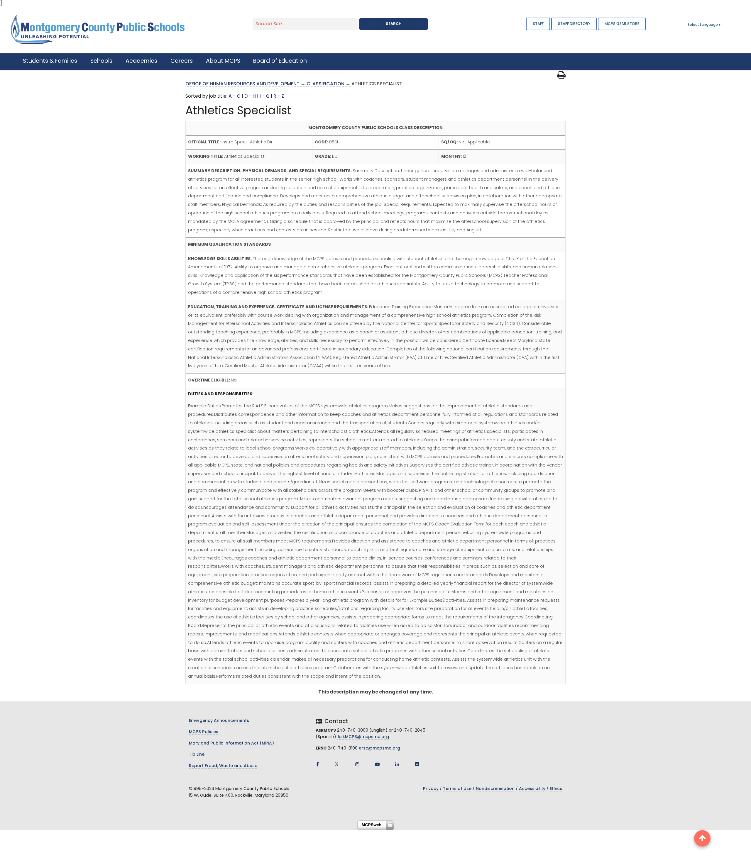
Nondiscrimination (495, 789)
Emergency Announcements (219, 721)
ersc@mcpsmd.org (379, 748)
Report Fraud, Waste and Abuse (223, 766)
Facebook (317, 764)
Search (394, 24)
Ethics (556, 789)
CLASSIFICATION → (329, 84)
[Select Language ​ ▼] (721, 25)
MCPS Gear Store (622, 24)
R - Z (278, 96)
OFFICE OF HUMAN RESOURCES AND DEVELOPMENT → (246, 84)
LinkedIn (397, 764)
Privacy (431, 789)
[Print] (561, 76)
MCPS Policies (203, 732)
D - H (250, 96)
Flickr (417, 764)
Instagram (357, 764)
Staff (538, 24)
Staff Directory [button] (574, 24)
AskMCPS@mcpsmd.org (363, 737)
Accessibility (532, 789)
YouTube (377, 764)
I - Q (265, 96)
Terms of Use (457, 789)
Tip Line (196, 754)
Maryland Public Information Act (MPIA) (231, 743)
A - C (235, 96)
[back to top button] (702, 838)
